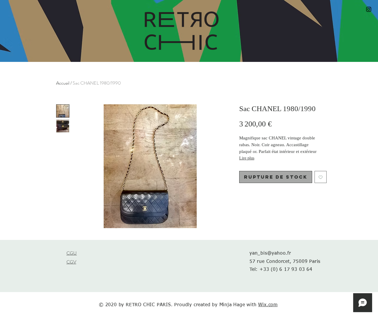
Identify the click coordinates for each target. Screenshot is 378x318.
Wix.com (268, 305)
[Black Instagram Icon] (368, 9)
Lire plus (246, 158)
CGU (71, 253)
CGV (71, 261)
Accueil (62, 83)
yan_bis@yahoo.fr (270, 253)
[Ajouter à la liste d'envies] (321, 177)
